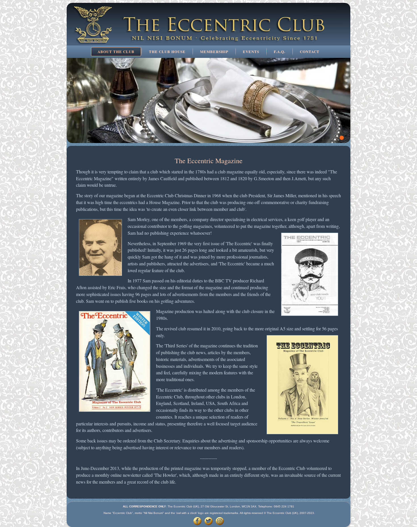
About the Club (116, 51)
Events (251, 51)
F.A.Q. (279, 51)
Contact (309, 51)
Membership (214, 51)
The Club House (167, 51)
